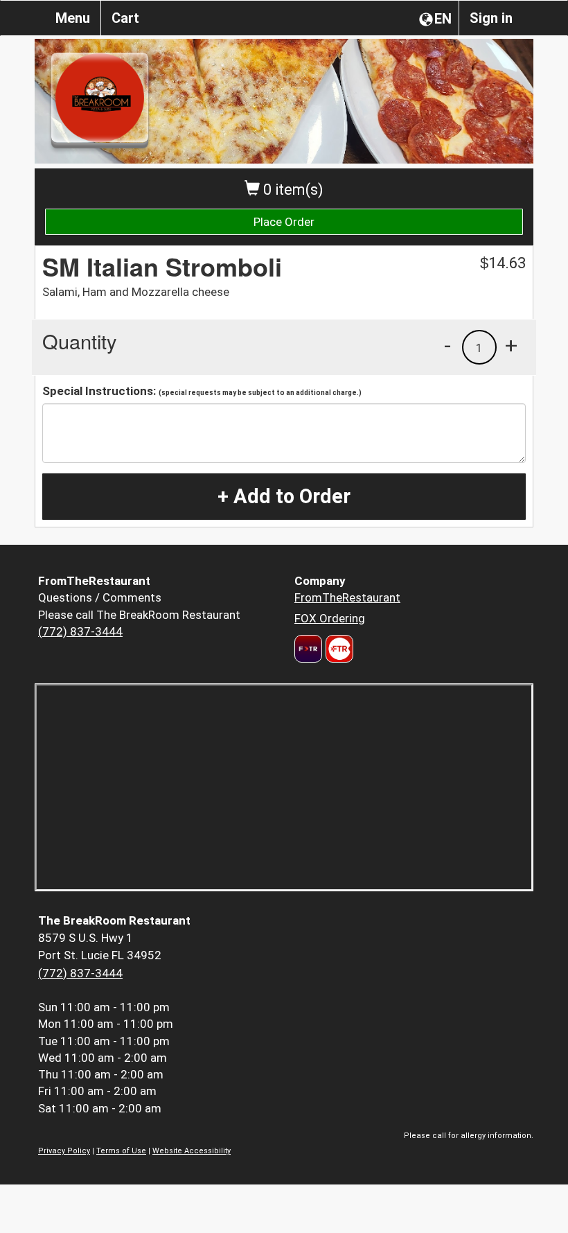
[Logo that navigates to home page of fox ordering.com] (337, 649)
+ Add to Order (284, 496)
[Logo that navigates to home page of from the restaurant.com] (308, 649)
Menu (72, 18)
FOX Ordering (329, 618)
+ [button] (511, 345)
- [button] (447, 345)
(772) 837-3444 (80, 631)
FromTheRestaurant (347, 597)
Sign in (491, 18)
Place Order (284, 222)
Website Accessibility (191, 1150)
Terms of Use (121, 1150)
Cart (125, 18)
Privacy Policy (64, 1150)
